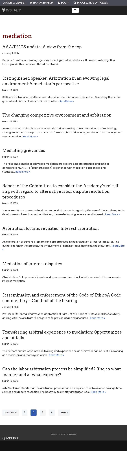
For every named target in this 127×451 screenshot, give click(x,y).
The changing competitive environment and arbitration (57, 115)
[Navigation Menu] (75, 10)
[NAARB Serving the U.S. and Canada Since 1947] (11, 10)
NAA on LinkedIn (42, 2)
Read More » (66, 101)
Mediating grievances (23, 150)
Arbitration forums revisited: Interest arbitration (50, 228)
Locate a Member (14, 2)
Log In (64, 2)
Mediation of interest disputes (32, 263)
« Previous (11, 412)
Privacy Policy (71, 434)
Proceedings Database (92, 2)
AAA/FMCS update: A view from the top (42, 46)
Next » (64, 412)
